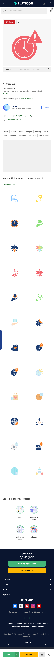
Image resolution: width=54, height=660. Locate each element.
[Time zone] (15, 421)
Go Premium (27, 570)
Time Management (23, 116)
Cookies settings (37, 626)
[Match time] (15, 372)
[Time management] (39, 199)
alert (46, 132)
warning (38, 132)
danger (29, 132)
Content (7, 580)
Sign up (27, 618)
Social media (27, 600)
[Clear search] (39, 11)
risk (5, 136)
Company (7, 595)
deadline (22, 136)
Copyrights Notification (20, 626)
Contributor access (27, 564)
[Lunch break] (39, 446)
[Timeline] (15, 248)
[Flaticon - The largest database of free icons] (23, 3)
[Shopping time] (15, 347)
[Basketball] (39, 347)
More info (6, 93)
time (21, 132)
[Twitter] (21, 606)
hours (13, 132)
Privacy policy (29, 624)
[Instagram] (33, 606)
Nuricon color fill (14, 120)
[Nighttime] (39, 322)
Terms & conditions (14, 624)
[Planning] (15, 199)
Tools (5, 585)
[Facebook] (15, 606)
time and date (44, 136)
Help (5, 590)
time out (32, 136)
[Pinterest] (27, 606)
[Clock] (15, 223)
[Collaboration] (39, 421)
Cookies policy (41, 624)
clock (6, 132)
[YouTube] (39, 606)
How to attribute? (27, 99)
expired (13, 136)
